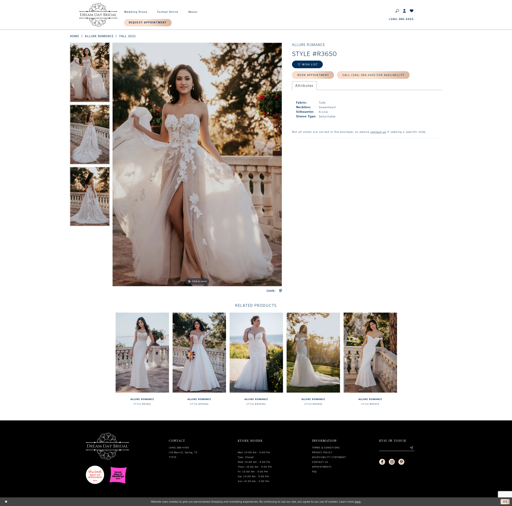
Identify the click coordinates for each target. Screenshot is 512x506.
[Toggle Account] (404, 10)
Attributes (304, 85)
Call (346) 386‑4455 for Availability (373, 75)
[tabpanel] (90, 74)
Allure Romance (99, 36)
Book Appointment (313, 75)
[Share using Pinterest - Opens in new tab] (280, 291)
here (358, 501)
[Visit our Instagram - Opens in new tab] (392, 462)
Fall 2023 (127, 36)
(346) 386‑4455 (179, 447)
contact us (378, 132)
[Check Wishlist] (411, 10)
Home (74, 36)
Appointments (322, 466)
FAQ (314, 471)
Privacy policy (322, 452)
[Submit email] (411, 448)
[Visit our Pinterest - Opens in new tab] (401, 462)
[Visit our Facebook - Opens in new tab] (382, 462)
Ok (505, 501)
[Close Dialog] (6, 501)
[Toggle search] (397, 10)
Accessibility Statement (329, 457)
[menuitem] (136, 11)
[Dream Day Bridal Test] (98, 15)
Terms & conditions (326, 447)
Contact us (320, 462)
